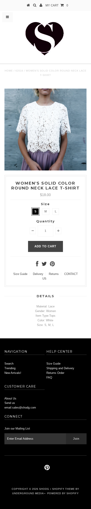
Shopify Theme (63, 489)
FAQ (49, 377)
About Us (10, 398)
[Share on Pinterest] (52, 265)
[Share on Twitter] (44, 265)
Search (8, 363)
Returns (54, 274)
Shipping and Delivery (60, 368)
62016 (19, 70)
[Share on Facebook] (37, 265)
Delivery (38, 274)
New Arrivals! (12, 373)
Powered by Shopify (63, 493)
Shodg (44, 489)
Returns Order (55, 373)
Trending (9, 368)
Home (9, 70)
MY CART (57, 5)
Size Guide (20, 274)
